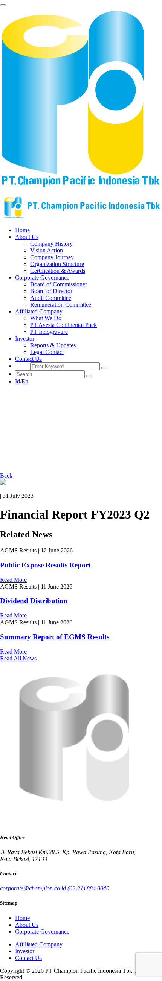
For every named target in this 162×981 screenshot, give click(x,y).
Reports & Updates (53, 345)
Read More (13, 579)
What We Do (45, 318)
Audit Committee (50, 298)
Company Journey (52, 257)
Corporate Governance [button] (42, 277)
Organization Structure (57, 264)
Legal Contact (47, 352)
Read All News (19, 658)
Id (17, 381)
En (24, 381)
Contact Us (28, 359)
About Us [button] (26, 237)
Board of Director (51, 291)
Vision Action (46, 250)
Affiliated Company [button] (39, 311)
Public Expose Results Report (45, 565)
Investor (24, 951)
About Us (26, 925)
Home (22, 230)
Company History (51, 243)
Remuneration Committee (60, 304)
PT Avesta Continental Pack (63, 325)
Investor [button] (24, 338)
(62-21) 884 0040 (88, 888)
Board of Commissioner (58, 284)
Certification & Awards (57, 271)
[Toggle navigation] (3, 5)
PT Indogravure (49, 332)
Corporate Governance (42, 931)
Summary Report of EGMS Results (54, 637)
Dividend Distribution (33, 601)
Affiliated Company (39, 944)
